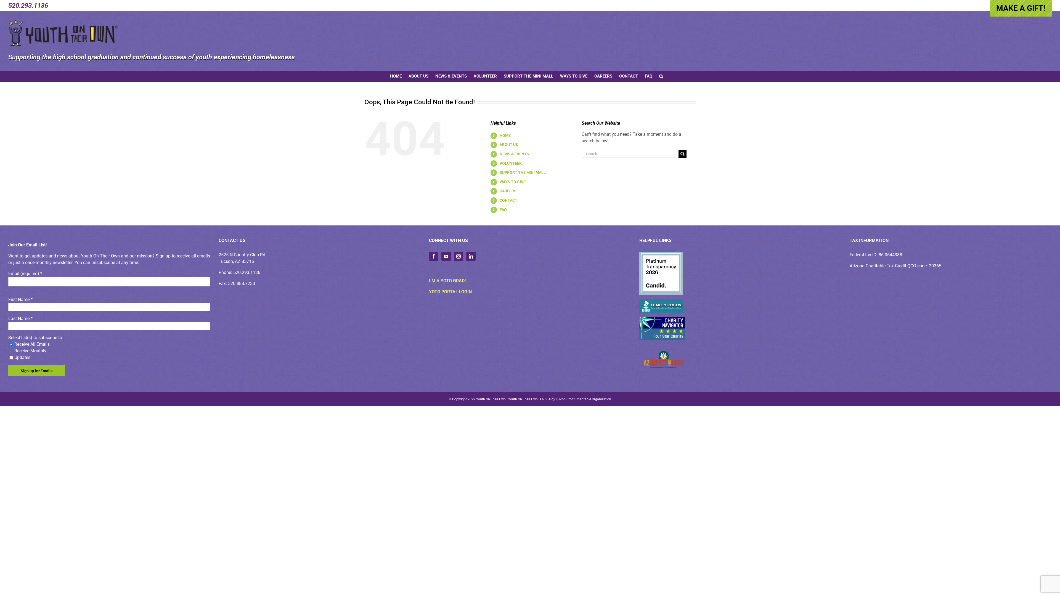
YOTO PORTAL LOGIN (450, 291)
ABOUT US (509, 144)
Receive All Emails (32, 344)
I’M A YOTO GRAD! (447, 280)
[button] (661, 76)
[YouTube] (446, 256)
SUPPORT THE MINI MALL (523, 172)
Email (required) (25, 273)
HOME (505, 135)
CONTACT (508, 200)
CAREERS (508, 191)
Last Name (20, 318)
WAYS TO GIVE (513, 182)
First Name (20, 299)
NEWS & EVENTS (514, 154)
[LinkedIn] (471, 256)
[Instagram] (458, 256)
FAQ (503, 209)
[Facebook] (433, 256)
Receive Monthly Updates (30, 354)
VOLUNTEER (511, 163)
